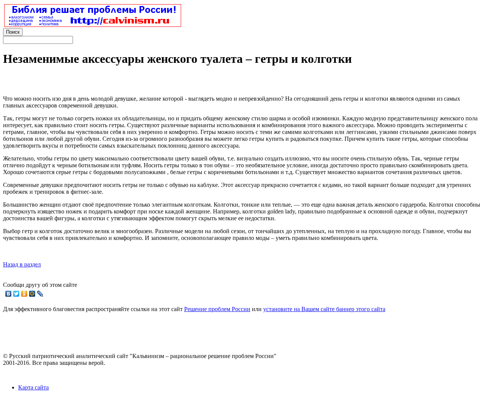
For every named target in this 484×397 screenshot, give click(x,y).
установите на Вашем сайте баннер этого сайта (324, 309)
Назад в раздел (22, 264)
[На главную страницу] (92, 25)
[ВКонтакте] (8, 294)
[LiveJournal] (40, 294)
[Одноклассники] (24, 294)
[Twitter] (16, 294)
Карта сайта (33, 387)
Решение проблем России (217, 309)
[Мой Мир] (32, 294)
